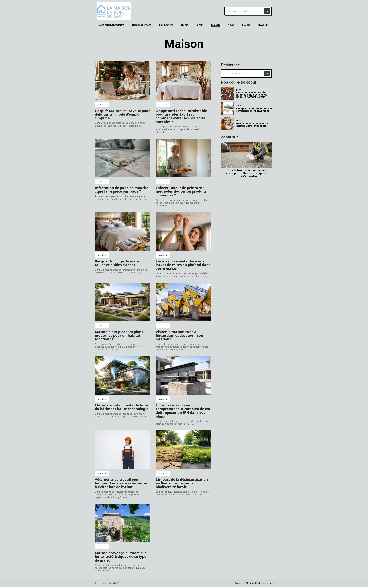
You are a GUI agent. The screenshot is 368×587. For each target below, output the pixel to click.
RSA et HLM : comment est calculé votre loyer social (252, 124)
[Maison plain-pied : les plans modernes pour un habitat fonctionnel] (122, 302)
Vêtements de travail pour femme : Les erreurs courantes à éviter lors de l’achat (121, 483)
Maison (102, 104)
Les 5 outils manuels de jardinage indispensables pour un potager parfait (251, 94)
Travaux (239, 106)
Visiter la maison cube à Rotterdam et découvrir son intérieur (179, 335)
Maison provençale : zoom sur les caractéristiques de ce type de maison (120, 556)
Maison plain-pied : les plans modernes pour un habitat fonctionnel (119, 335)
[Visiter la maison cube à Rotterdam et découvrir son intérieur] (183, 302)
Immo (238, 121)
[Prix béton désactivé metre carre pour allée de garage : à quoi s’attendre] (246, 155)
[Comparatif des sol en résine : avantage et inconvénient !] (227, 108)
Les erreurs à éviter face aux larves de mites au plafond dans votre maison (183, 265)
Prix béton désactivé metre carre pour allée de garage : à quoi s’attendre (246, 173)
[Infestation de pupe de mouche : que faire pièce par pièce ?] (122, 158)
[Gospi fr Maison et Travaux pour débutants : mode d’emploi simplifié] (122, 80)
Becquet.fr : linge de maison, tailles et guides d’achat (119, 263)
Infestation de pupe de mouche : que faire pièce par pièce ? (121, 189)
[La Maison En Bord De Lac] (114, 11)
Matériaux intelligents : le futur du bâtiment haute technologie (122, 407)
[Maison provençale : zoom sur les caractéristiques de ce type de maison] (122, 523)
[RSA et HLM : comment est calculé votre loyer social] (227, 123)
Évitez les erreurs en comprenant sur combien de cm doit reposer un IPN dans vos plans (183, 411)
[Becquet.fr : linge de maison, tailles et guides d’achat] (122, 231)
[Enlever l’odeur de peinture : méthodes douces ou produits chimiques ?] (183, 158)
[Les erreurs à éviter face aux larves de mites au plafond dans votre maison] (183, 231)
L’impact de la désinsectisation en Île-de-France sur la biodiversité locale (182, 483)
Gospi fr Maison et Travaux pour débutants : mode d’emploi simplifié (122, 114)
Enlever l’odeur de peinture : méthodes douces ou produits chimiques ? (181, 191)
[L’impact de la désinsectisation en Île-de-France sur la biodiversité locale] (183, 449)
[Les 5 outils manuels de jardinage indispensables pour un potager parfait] (227, 93)
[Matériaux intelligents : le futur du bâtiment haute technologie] (122, 375)
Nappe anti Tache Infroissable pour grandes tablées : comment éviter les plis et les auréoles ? (181, 116)
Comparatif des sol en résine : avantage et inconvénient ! (254, 109)
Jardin (238, 90)
